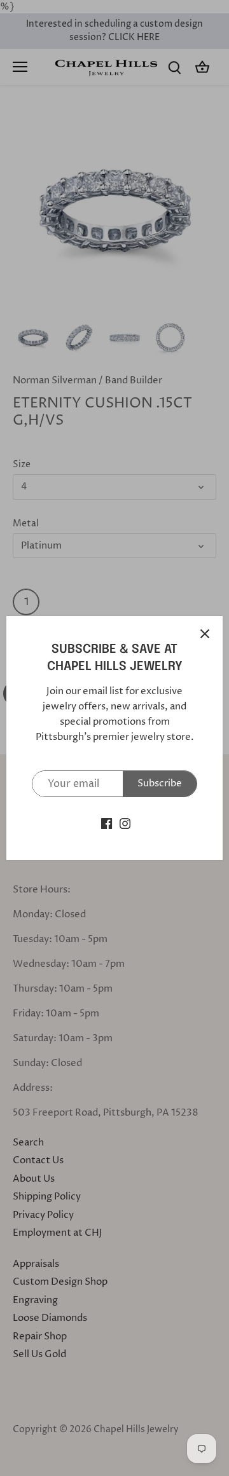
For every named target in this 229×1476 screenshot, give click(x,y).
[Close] (205, 634)
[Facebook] (106, 823)
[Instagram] (125, 823)
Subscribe (159, 783)
